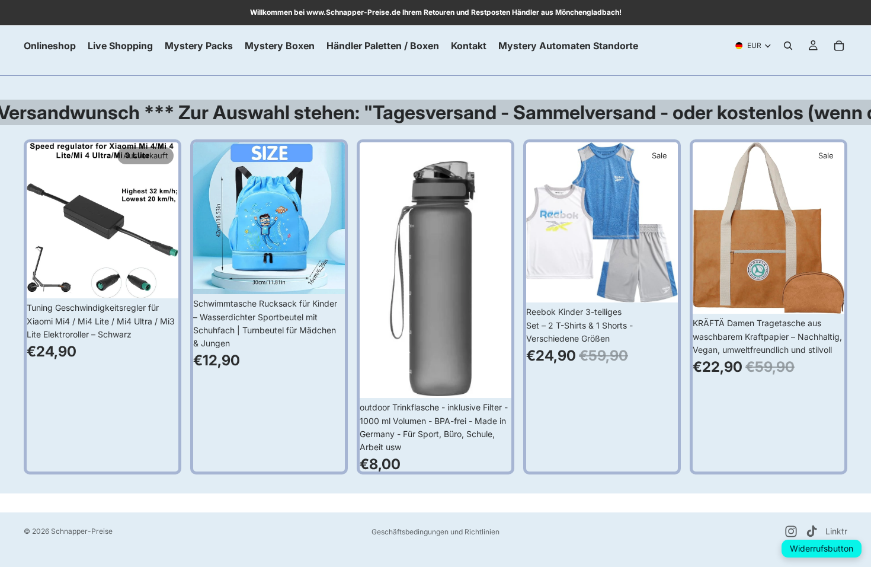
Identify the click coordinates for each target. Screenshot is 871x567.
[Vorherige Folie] (44, 221)
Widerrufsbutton (821, 548)
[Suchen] (788, 46)
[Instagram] (791, 531)
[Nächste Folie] (160, 221)
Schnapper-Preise (82, 531)
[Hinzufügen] (326, 275)
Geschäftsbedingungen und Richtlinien (435, 531)
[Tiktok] (812, 531)
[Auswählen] (659, 284)
